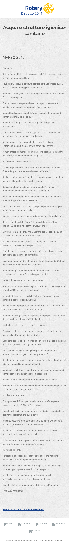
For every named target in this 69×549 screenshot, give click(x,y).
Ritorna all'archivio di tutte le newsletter (23, 509)
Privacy (58, 540)
